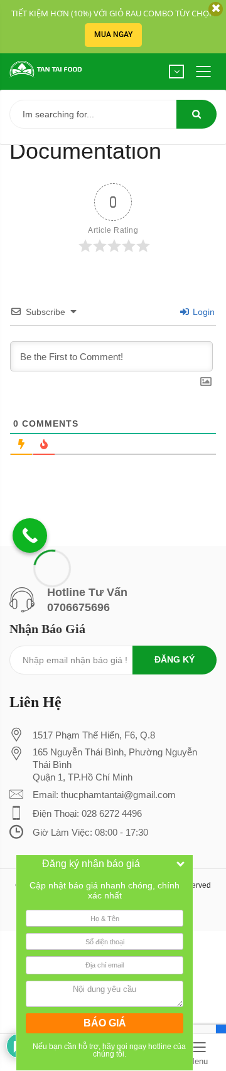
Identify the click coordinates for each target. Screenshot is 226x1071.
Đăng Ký (174, 659)
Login (202, 312)
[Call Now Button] (30, 535)
